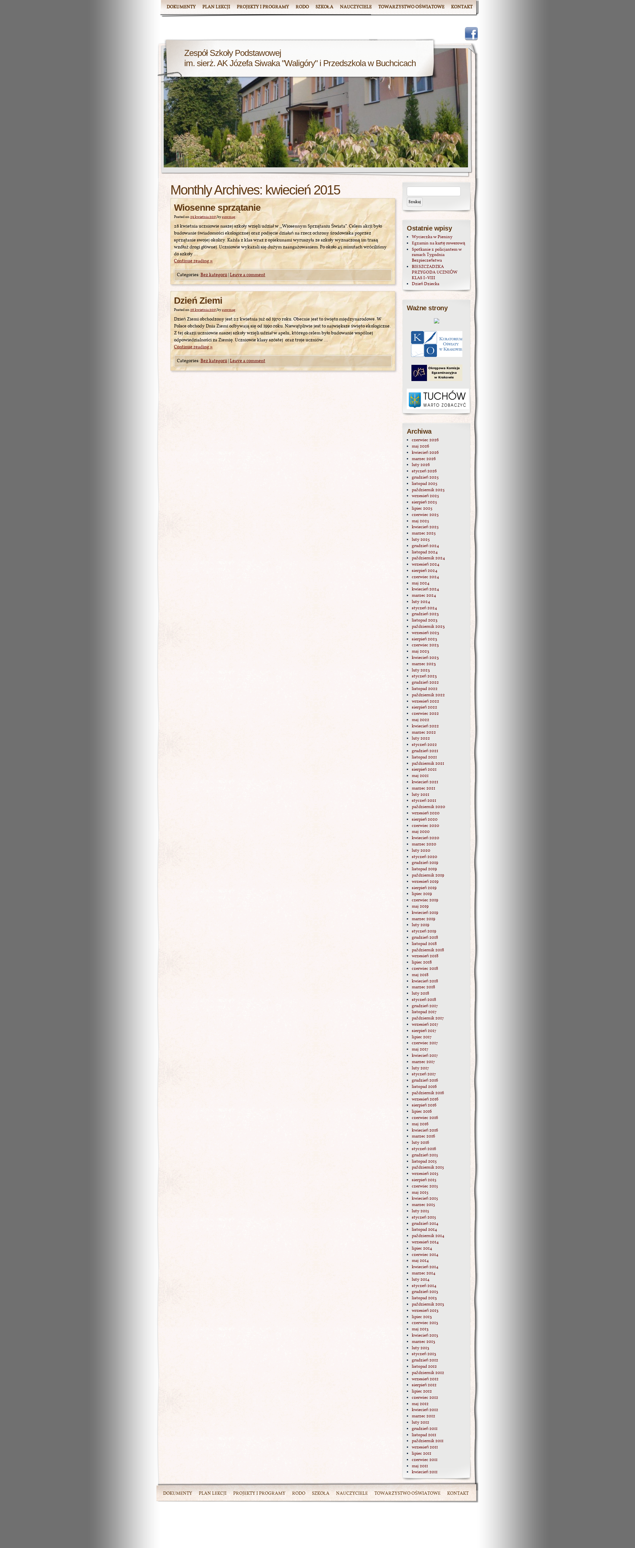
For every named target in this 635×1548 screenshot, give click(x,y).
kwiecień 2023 (425, 658)
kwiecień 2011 (425, 1472)
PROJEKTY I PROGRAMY (263, 7)
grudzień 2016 (425, 1081)
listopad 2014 (424, 1230)
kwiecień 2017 (425, 1056)
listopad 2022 (425, 689)
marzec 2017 (423, 1062)
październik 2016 (428, 1093)
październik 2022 (428, 695)
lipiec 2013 (422, 1317)
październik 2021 (428, 764)
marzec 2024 (424, 596)
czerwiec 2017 (425, 1043)
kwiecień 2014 (425, 1267)
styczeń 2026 (424, 471)
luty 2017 (420, 1068)
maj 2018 (420, 975)
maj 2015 (420, 1193)
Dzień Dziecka (425, 284)
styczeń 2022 (424, 745)
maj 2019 (420, 907)
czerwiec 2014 (425, 1255)
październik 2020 (428, 807)
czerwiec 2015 (425, 1186)
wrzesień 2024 (426, 565)
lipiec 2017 (422, 1037)
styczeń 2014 (424, 1286)
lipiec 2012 (422, 1392)
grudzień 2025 (425, 478)
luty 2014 (421, 1280)
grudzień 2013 (425, 1292)
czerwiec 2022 (425, 714)
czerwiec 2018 (425, 969)
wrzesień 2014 (425, 1242)
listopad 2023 (425, 621)
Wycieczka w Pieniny (432, 237)
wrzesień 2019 (425, 882)
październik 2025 (428, 490)
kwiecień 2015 (425, 1199)
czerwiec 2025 (425, 515)
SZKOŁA (324, 7)
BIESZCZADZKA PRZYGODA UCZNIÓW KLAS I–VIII (434, 272)
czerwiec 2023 (425, 645)
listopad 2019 (424, 869)
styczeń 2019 (424, 931)
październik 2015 (428, 1168)
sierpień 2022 (424, 707)
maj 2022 (420, 720)
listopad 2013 (424, 1298)
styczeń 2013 (424, 1354)
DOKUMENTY (181, 7)
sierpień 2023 (424, 639)
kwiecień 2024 (425, 589)
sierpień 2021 (424, 770)
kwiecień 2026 (425, 453)
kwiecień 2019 (425, 913)
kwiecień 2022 (425, 726)
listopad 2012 (424, 1367)
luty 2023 (421, 670)
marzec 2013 (423, 1342)
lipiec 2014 (422, 1249)
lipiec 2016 (422, 1112)
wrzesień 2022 (425, 702)
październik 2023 (428, 627)
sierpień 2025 (424, 502)
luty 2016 (420, 1143)
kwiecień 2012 (425, 1410)
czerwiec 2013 (425, 1323)
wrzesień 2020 (426, 813)
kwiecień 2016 (425, 1131)
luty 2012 (420, 1423)
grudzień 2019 (425, 863)
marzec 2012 (423, 1416)
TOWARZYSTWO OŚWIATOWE (411, 7)
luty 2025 (421, 540)
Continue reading (193, 261)
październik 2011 (428, 1441)
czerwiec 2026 (425, 440)
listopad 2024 (425, 552)
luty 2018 (420, 994)
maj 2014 (420, 1261)
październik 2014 (428, 1236)
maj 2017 (420, 1050)
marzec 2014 (424, 1273)
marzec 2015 (423, 1205)
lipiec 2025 (422, 509)
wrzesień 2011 (425, 1447)
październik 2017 (428, 1018)
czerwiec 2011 (425, 1460)
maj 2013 (420, 1329)
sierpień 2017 (424, 1031)
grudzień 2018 (425, 938)
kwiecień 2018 (425, 981)
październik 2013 (428, 1305)
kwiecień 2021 (425, 782)
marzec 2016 (423, 1137)
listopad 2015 (424, 1162)
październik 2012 (428, 1373)
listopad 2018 (424, 944)
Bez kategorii (213, 275)
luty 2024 (421, 602)
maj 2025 (420, 521)
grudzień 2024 (425, 546)
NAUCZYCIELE (356, 7)
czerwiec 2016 (425, 1118)
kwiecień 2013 (425, 1336)
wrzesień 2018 (425, 956)
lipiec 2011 (421, 1454)
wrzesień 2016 (425, 1099)
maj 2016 (420, 1124)
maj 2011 (420, 1466)
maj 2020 (421, 832)
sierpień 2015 (424, 1180)
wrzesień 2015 (425, 1174)
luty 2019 (420, 925)
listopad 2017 (424, 1012)
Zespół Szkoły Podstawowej (232, 53)
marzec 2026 (424, 459)
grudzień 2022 (425, 683)
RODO (302, 7)
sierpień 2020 (425, 820)
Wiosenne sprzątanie (217, 207)
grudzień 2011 (425, 1429)
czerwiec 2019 (425, 900)
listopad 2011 (424, 1435)
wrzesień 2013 (425, 1311)
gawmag (228, 217)
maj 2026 (420, 447)
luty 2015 (420, 1211)
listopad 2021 (424, 757)
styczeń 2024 (424, 608)
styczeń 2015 (424, 1218)
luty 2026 (421, 465)
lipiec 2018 (422, 963)
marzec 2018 (423, 987)
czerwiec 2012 (425, 1398)
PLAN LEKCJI (216, 7)
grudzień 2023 (425, 614)
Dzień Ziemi (198, 300)
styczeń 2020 (424, 857)
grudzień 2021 (425, 751)
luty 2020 (421, 851)
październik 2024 (428, 558)
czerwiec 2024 (425, 577)
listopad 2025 (424, 484)
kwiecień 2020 (425, 838)
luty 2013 (420, 1348)
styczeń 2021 (424, 801)
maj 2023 (420, 652)
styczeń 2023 (424, 676)
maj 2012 (420, 1404)
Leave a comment (247, 275)
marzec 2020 (424, 844)
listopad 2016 (424, 1087)
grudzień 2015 (425, 1155)
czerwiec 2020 (425, 826)
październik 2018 (428, 950)
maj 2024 (421, 583)
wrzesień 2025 (425, 496)
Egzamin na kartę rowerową (438, 243)
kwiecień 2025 (425, 527)
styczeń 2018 (424, 1000)
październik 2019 (428, 876)
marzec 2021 (423, 789)
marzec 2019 (423, 919)
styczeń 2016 (424, 1149)
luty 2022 (421, 739)
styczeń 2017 (424, 1074)
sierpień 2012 (424, 1385)
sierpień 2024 (425, 571)
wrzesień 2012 (425, 1379)
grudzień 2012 (425, 1360)
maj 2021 (420, 776)
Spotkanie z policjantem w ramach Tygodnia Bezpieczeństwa (437, 255)
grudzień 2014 (425, 1224)
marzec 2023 (424, 664)
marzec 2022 (424, 733)
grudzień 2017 (425, 1006)
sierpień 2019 (424, 888)
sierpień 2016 (424, 1105)
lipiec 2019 (422, 894)
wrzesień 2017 (425, 1025)
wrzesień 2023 (425, 633)
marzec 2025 (424, 534)
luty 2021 (420, 795)
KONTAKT (462, 7)
